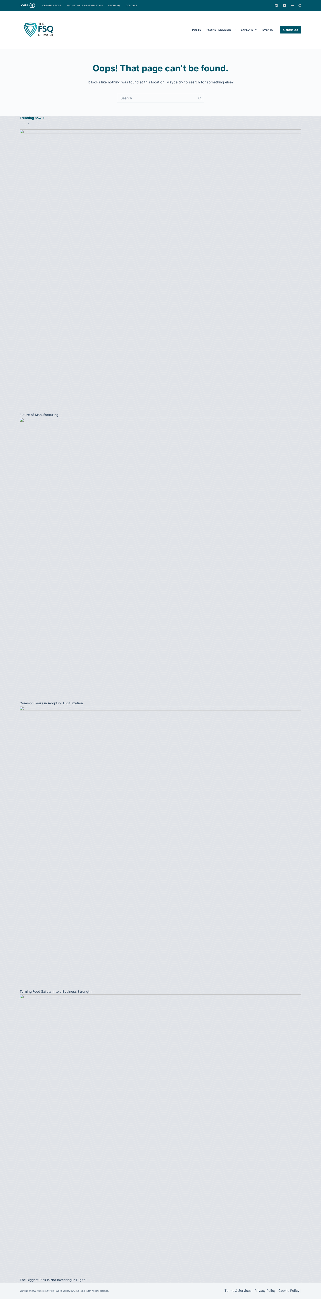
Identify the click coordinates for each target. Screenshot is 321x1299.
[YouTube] (284, 5)
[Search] (300, 5)
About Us (114, 5)
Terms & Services (238, 1291)
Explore (247, 29)
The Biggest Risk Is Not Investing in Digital (53, 1280)
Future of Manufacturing (39, 415)
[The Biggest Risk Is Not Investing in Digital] (160, 1135)
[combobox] (156, 98)
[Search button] (200, 98)
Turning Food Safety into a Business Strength (55, 991)
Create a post (51, 5)
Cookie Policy (288, 1291)
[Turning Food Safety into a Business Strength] (160, 847)
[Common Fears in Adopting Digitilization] (160, 559)
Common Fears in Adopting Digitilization (51, 703)
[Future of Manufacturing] (160, 270)
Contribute (290, 30)
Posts (196, 29)
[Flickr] (292, 5)
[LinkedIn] (276, 5)
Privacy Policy (265, 1291)
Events (267, 29)
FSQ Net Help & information (85, 5)
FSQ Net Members (219, 29)
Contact (131, 5)
